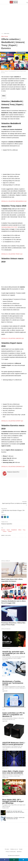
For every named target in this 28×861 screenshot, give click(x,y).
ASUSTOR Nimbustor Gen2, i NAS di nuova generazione (13, 743)
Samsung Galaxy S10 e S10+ (9, 227)
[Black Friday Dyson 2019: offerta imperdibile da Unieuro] (14, 570)
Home (2, 33)
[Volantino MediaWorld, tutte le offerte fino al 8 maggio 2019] (14, 591)
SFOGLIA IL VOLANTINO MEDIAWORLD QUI (14, 201)
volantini (10, 531)
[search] (27, 2)
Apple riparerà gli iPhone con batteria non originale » (14, 504)
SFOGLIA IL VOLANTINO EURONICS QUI (13, 466)
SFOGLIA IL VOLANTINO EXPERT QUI (12, 421)
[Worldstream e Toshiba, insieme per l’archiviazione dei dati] (14, 669)
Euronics (3, 529)
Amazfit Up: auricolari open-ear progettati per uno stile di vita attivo (13, 653)
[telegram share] (8, 517)
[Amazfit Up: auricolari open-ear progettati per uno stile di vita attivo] (14, 639)
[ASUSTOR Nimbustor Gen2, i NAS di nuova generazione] (14, 730)
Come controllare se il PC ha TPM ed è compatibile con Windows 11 (13, 714)
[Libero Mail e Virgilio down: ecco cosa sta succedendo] (14, 758)
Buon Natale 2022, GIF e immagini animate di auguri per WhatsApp (13, 801)
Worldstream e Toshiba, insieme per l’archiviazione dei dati (12, 683)
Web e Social (4, 36)
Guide (3, 709)
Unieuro (4, 531)
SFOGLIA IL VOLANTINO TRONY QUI (11, 254)
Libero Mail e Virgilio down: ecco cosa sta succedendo (13, 772)
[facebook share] (2, 517)
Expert (8, 529)
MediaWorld (14, 529)
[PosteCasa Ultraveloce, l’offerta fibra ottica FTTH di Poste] (14, 613)
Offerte (19, 529)
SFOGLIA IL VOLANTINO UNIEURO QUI (12, 338)
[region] (14, 19)
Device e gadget (6, 648)
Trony (24, 529)
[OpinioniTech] (13, 2)
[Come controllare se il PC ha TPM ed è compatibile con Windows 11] (14, 700)
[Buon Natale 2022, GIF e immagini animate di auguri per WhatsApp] (14, 787)
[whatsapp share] (5, 517)
